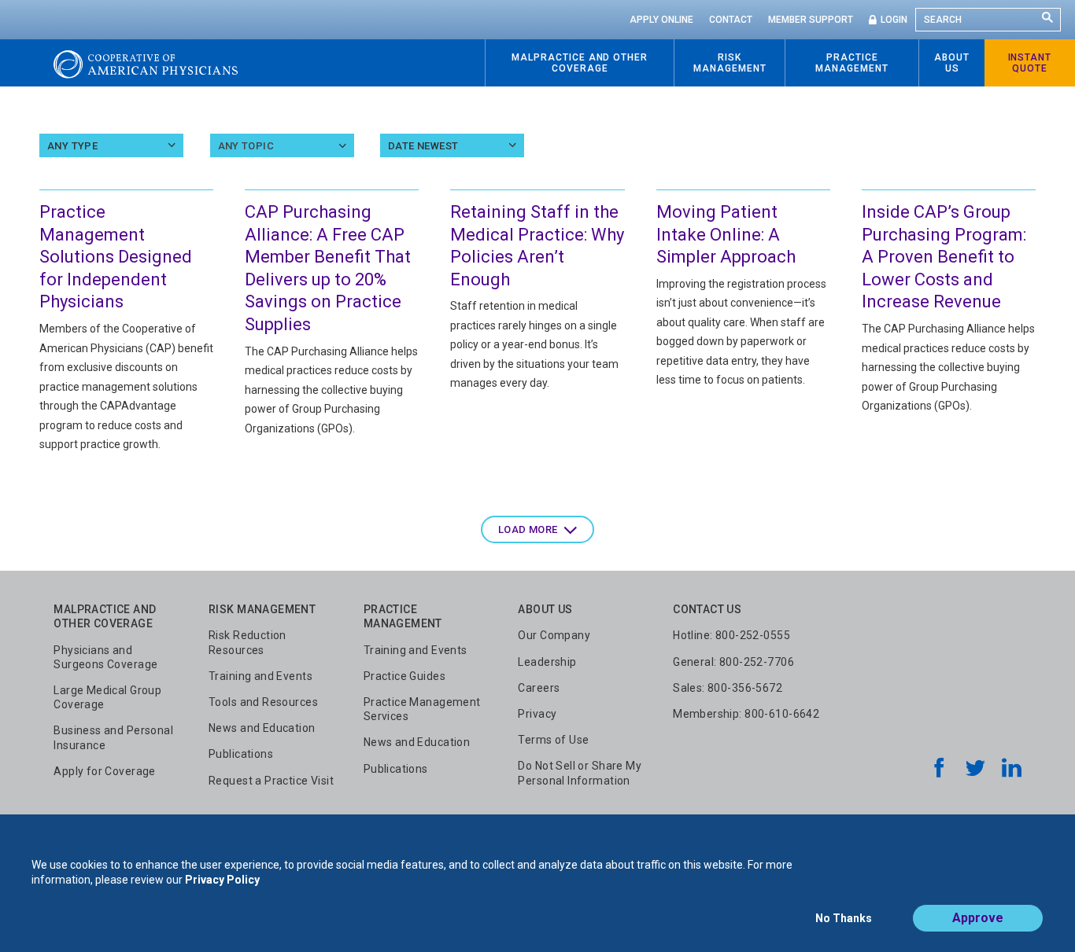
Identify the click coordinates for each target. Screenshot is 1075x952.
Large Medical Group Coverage (107, 697)
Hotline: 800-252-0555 (731, 635)
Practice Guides (404, 676)
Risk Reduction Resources (247, 642)
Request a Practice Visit (271, 780)
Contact (730, 19)
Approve (977, 917)
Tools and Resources (263, 702)
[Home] (146, 62)
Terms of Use (553, 739)
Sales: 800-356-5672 (727, 688)
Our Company (554, 635)
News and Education (262, 728)
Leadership (547, 662)
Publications (241, 754)
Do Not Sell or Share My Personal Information (579, 772)
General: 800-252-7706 (733, 662)
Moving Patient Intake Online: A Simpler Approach (726, 234)
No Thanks (843, 918)
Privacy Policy (222, 879)
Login (894, 19)
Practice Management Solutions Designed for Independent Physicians (115, 256)
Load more (528, 529)
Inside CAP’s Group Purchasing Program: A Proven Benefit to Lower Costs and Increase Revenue (944, 256)
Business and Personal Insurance (113, 737)
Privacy (537, 714)
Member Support (810, 19)
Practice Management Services (422, 709)
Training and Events (260, 676)
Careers (539, 688)
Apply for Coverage (105, 771)
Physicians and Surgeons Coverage (105, 657)
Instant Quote (1030, 63)
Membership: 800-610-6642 (746, 714)
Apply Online (661, 19)
